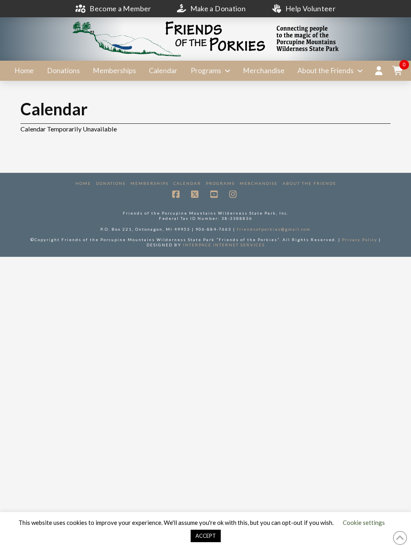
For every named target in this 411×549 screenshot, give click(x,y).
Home (83, 183)
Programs (220, 183)
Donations (111, 183)
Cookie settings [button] (364, 522)
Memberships (149, 183)
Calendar (187, 183)
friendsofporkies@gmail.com (274, 229)
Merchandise (259, 183)
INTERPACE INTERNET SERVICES (224, 244)
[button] (398, 70)
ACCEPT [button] (205, 536)
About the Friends (309, 183)
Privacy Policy (359, 239)
